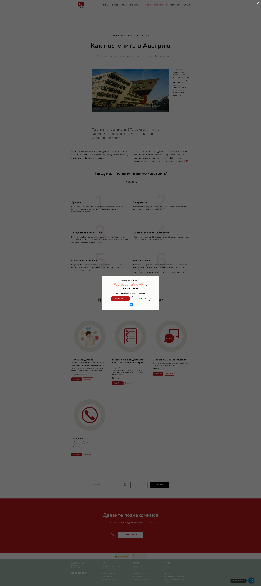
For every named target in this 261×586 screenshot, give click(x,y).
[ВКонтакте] (131, 304)
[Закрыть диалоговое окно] (258, 3)
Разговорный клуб (128, 284)
